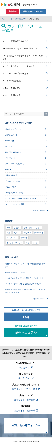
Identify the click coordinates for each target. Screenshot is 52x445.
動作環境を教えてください (15, 272)
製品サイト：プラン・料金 (24, 389)
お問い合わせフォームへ (32, 11)
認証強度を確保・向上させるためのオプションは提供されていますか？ (25, 291)
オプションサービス (14, 243)
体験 (8, 228)
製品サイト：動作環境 (24, 410)
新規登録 (13, 11)
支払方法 (17, 233)
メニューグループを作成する (16, 73)
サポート (24, 238)
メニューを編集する (12, 88)
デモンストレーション (32, 228)
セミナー (17, 228)
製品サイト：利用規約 (24, 400)
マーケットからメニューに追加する (19, 66)
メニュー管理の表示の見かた (16, 41)
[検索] (46, 114)
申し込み (27, 233)
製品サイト (24, 367)
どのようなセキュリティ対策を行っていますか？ (24, 278)
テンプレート (12, 238)
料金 (27, 243)
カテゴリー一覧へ (39, 210)
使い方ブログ (24, 378)
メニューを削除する (12, 95)
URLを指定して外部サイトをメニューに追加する (23, 57)
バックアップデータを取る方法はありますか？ (23, 284)
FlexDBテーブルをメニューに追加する (20, 48)
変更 (8, 233)
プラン (35, 243)
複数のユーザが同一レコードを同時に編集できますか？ (25, 265)
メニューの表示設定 (12, 80)
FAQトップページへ (39, 299)
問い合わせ (38, 233)
